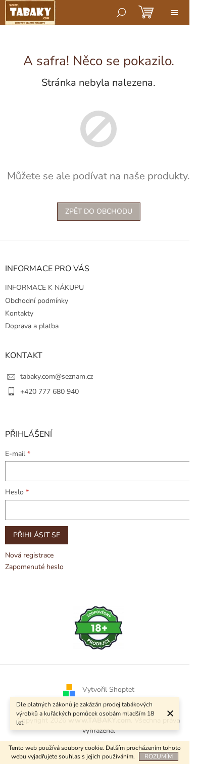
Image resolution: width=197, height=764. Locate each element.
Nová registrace (29, 555)
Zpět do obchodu (98, 211)
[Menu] (174, 13)
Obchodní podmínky (36, 300)
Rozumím (158, 756)
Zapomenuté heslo (34, 567)
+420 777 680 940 (49, 391)
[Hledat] (121, 13)
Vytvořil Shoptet (108, 690)
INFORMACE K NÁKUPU (44, 287)
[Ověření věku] (98, 627)
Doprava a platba (32, 326)
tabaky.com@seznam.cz (56, 376)
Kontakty (19, 313)
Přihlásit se (36, 535)
